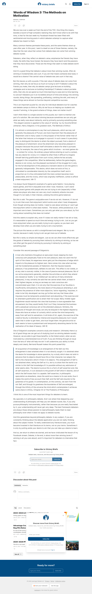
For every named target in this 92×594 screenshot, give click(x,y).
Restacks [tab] (25, 485)
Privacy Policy (59, 545)
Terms (52, 581)
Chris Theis (24, 517)
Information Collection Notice (45, 545)
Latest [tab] (20, 508)
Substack (37, 590)
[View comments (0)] (19, 25)
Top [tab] (15, 508)
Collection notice (60, 581)
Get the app (54, 586)
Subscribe (77, 4)
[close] (63, 515)
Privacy (47, 581)
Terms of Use (54, 543)
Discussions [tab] (27, 508)
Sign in (86, 4)
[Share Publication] (70, 4)
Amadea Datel (24, 534)
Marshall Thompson (19, 19)
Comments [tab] (17, 485)
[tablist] (21, 485)
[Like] (15, 25)
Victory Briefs (25, 546)
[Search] (66, 4)
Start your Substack (41, 586)
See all (17, 554)
